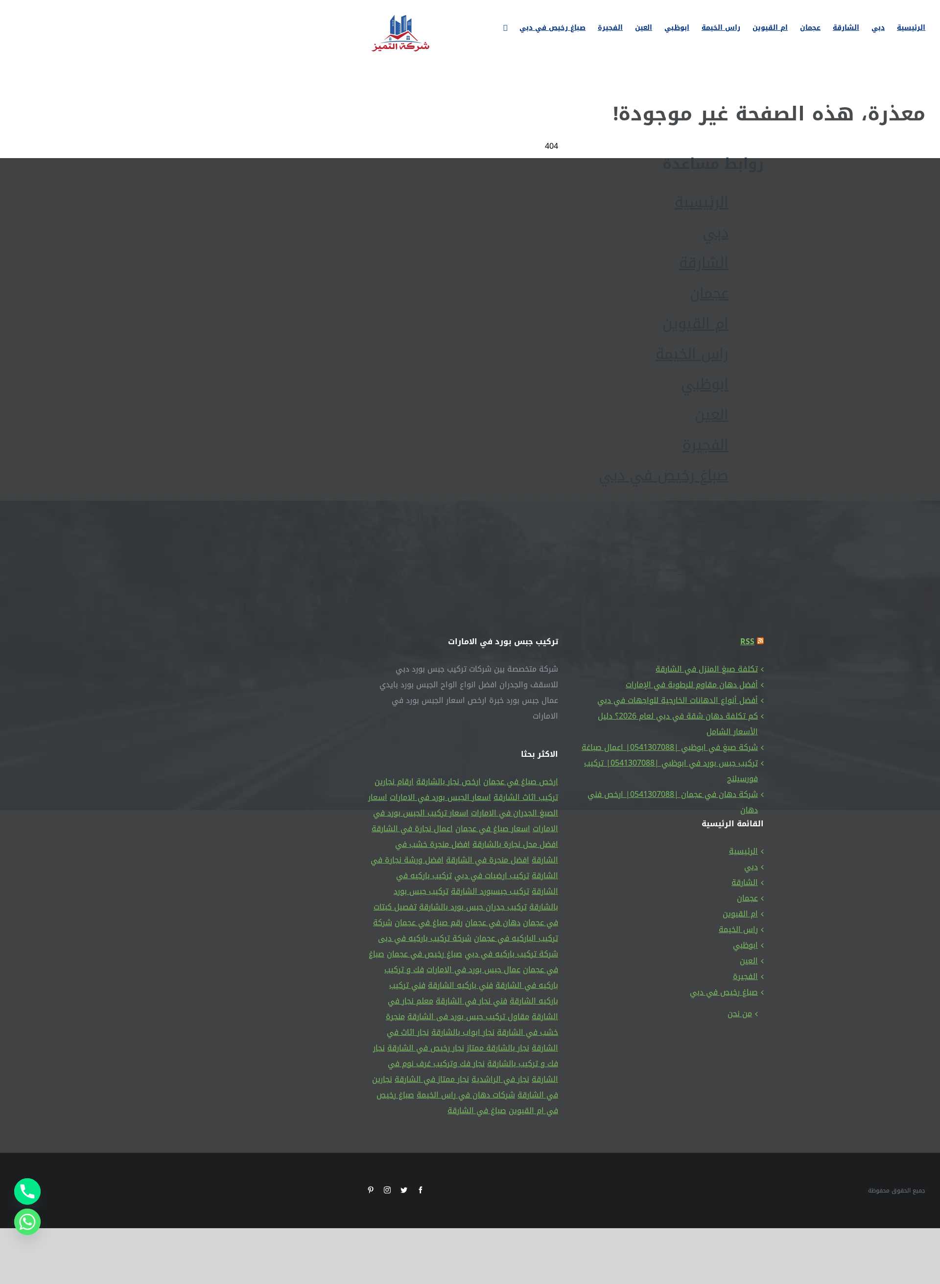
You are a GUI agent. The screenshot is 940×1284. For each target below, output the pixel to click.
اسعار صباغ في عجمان (492, 828)
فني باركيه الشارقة (460, 985)
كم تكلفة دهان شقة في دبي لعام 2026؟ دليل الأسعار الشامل (678, 723)
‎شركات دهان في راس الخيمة (466, 1094)
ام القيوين (740, 913)
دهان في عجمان (492, 922)
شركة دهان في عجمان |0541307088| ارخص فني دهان (673, 802)
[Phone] (27, 1191)
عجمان (747, 898)
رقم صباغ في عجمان (429, 922)
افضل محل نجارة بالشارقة (515, 844)
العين (749, 960)
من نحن (740, 1013)
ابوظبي (745, 945)
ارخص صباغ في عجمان (520, 781)
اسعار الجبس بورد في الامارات (440, 797)
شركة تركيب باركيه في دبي (511, 953)
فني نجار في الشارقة (471, 1000)
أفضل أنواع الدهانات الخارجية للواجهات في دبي (677, 700)
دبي (751, 866)
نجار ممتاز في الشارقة (432, 1079)
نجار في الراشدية (500, 1079)
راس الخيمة (738, 929)
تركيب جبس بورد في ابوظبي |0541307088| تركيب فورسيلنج (671, 770)
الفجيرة (745, 976)
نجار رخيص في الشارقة (425, 1047)
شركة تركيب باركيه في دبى (424, 938)
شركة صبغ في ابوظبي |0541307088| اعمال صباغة (670, 747)
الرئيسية (743, 851)
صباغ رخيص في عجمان (424, 953)
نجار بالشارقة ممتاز (498, 1047)
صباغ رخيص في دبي (724, 992)
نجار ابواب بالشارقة (462, 1032)
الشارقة (744, 882)
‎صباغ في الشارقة (476, 1110)
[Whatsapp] (27, 1222)
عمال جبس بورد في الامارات (473, 969)
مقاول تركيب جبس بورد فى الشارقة (468, 1016)
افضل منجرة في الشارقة (487, 859)
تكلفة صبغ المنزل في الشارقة (707, 669)
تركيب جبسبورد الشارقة (490, 891)
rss (747, 641)
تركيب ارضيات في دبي (491, 875)
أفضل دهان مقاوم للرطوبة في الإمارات (692, 684)
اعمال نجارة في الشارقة (412, 828)
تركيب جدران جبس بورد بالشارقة (473, 906)
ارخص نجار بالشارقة (448, 781)
